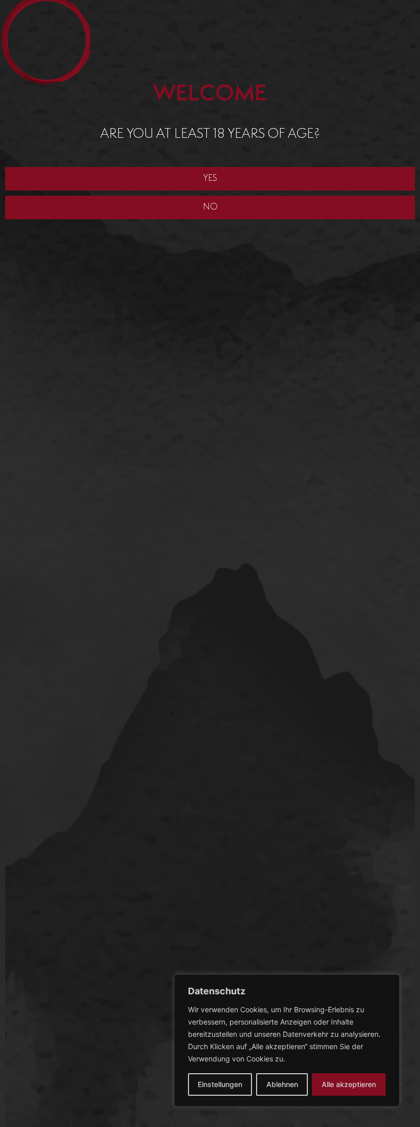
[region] (287, 1040)
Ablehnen (282, 1084)
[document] (210, 563)
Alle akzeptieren (349, 1084)
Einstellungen (220, 1084)
